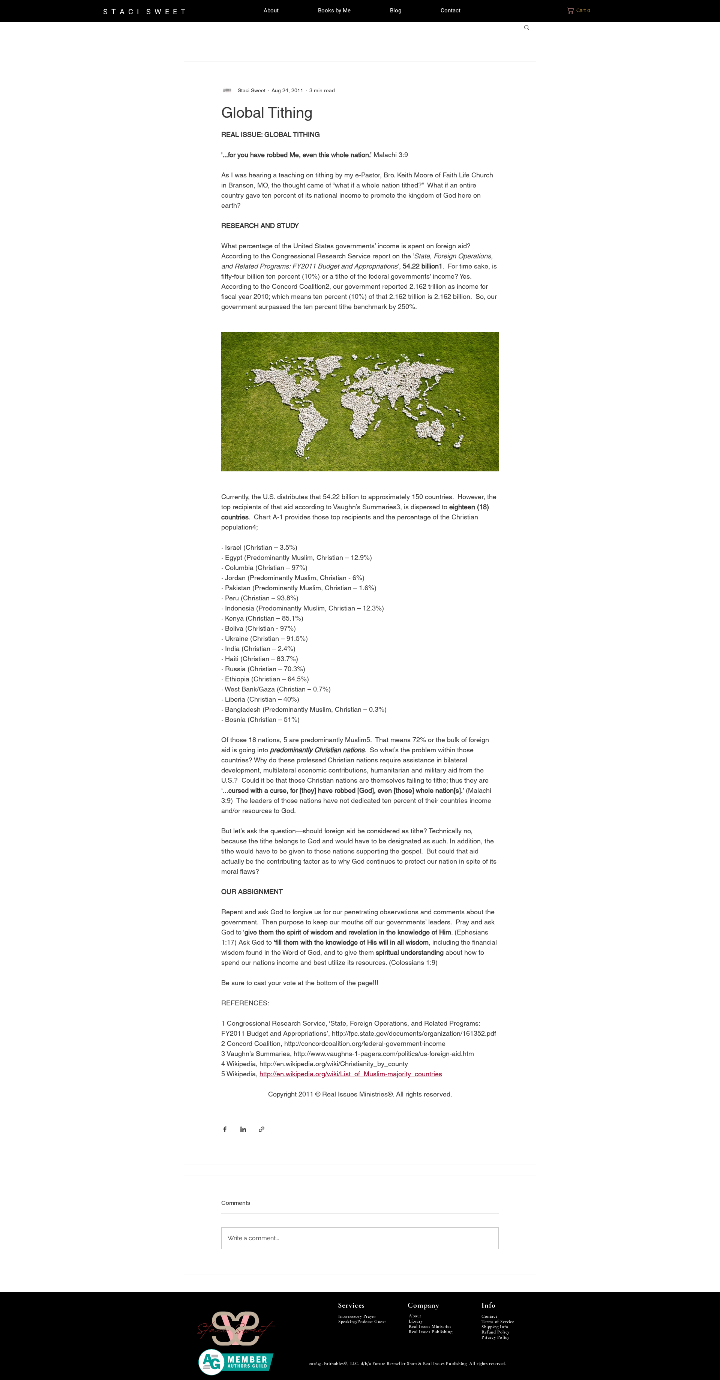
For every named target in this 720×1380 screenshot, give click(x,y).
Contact (489, 1316)
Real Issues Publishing (430, 1331)
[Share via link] (261, 1129)
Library (416, 1321)
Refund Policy (496, 1332)
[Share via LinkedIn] (243, 1129)
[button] (583, 10)
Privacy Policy (495, 1337)
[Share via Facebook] (224, 1129)
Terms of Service (498, 1321)
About (415, 1315)
